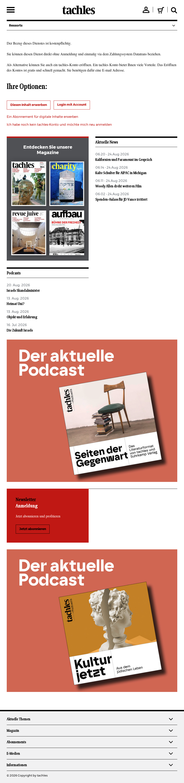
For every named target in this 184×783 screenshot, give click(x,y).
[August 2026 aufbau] (66, 233)
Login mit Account (71, 104)
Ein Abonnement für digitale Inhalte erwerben (42, 117)
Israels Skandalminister (23, 290)
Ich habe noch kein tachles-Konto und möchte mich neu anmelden (59, 124)
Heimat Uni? (15, 304)
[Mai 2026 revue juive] (28, 233)
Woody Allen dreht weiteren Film (118, 186)
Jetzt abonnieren (32, 529)
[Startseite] (78, 9)
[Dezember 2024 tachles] (28, 184)
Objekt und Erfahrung (22, 317)
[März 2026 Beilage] (66, 184)
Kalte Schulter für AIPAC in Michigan (121, 173)
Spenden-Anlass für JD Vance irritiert (121, 199)
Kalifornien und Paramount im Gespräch (123, 159)
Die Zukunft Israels (20, 330)
